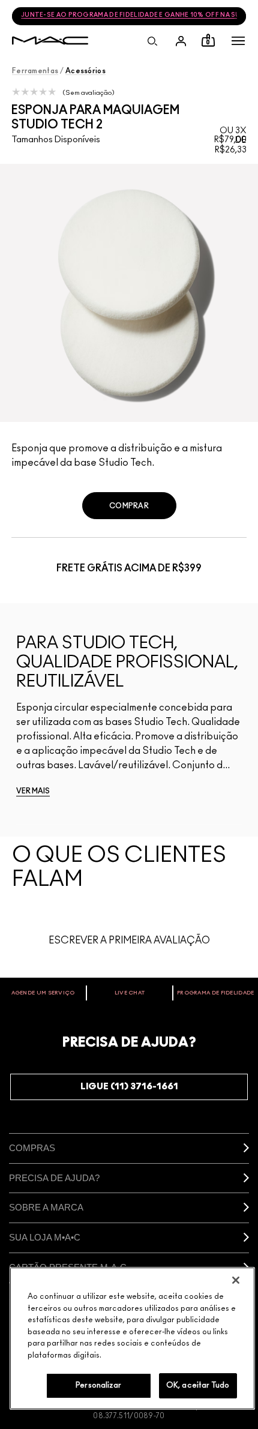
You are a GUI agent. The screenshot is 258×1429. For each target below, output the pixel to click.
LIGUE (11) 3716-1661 (129, 1086)
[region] (132, 1338)
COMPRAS (32, 1148)
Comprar (129, 506)
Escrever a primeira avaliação (129, 940)
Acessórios (85, 70)
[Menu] (238, 40)
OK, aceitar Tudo (197, 1385)
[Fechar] (236, 1280)
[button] (238, 40)
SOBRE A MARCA (46, 1207)
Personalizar (98, 1385)
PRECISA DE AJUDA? (54, 1178)
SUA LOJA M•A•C (44, 1237)
